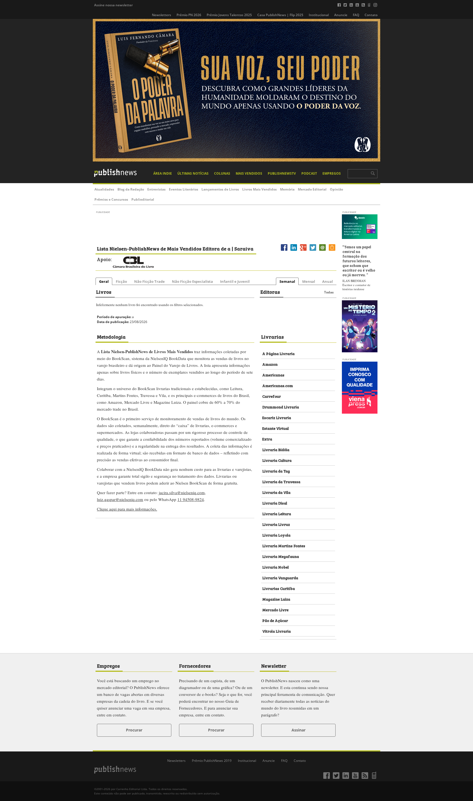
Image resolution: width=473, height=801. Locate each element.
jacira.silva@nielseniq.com (182, 492)
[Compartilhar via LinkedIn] (293, 250)
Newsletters (161, 15)
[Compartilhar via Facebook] (284, 250)
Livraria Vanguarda (280, 577)
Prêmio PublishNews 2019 (212, 760)
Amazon (270, 364)
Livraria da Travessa (281, 481)
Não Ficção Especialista (192, 281)
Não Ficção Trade (149, 281)
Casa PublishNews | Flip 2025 (280, 15)
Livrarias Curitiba (278, 588)
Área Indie (162, 173)
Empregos (331, 173)
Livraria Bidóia (275, 449)
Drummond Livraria (280, 407)
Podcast (309, 173)
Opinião (336, 189)
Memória (287, 189)
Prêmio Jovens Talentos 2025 (229, 15)
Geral (104, 281)
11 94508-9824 (190, 499)
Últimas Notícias (193, 173)
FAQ (356, 15)
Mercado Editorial (312, 189)
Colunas (222, 173)
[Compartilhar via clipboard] (332, 250)
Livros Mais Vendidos (259, 189)
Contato (371, 15)
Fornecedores (195, 665)
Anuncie (340, 15)
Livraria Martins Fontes (283, 545)
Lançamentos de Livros (220, 189)
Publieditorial (142, 199)
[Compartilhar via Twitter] (312, 250)
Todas (329, 292)
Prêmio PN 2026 (189, 15)
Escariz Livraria (276, 417)
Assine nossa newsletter (113, 5)
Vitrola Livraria (276, 631)
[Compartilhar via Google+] (303, 250)
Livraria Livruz (276, 524)
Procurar (134, 730)
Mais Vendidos (249, 173)
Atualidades (104, 189)
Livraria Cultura (277, 460)
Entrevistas (156, 189)
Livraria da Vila (276, 492)
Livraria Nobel (275, 567)
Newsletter (273, 665)
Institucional (319, 15)
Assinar (298, 730)
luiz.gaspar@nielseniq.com (120, 499)
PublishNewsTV (282, 173)
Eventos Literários (183, 189)
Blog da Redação (130, 189)
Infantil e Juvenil (235, 281)
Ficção (121, 281)
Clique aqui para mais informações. (127, 509)
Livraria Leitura (276, 513)
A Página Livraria (278, 353)
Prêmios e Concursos (111, 199)
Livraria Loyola (276, 535)
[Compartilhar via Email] (322, 250)
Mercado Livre (275, 609)
